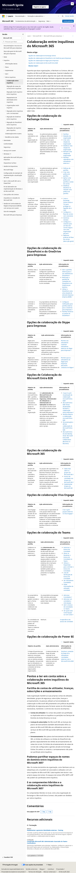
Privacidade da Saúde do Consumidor (13, 872)
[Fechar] (23, 34)
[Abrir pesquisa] (63, 16)
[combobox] (12, 38)
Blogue (42, 869)
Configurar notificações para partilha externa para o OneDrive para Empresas (67, 306)
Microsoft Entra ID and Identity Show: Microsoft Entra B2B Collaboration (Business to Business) (68, 437)
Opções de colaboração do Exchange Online (42, 56)
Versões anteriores (31, 869)
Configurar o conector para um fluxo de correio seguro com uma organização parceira (67, 227)
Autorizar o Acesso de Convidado (67, 549)
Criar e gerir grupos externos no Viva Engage (68, 511)
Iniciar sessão (69, 16)
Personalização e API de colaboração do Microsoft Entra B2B (68, 426)
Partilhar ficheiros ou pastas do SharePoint (67, 313)
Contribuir (51, 869)
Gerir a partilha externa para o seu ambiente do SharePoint (67, 272)
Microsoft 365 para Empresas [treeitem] (13, 215)
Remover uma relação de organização (67, 153)
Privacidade (59, 869)
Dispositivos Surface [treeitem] (10, 163)
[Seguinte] (58, 16)
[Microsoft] (3, 16)
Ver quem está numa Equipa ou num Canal (68, 612)
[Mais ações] (73, 36)
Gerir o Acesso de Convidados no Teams (68, 607)
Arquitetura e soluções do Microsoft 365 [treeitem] (12, 199)
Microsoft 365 (37, 36)
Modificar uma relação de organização (67, 147)
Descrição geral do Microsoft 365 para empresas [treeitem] (13, 52)
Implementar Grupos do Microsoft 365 (68, 486)
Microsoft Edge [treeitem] (8, 170)
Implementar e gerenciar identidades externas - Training (45, 830)
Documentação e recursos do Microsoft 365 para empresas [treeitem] (13, 47)
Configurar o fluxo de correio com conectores (68, 214)
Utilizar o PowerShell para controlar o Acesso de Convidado (69, 567)
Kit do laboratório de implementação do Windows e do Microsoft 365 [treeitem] (13, 189)
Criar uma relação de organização (67, 142)
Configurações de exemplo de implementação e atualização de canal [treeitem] (13, 175)
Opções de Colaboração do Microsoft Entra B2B (43, 63)
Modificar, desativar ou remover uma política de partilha (67, 189)
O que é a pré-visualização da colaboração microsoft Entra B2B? (67, 397)
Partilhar (66, 134)
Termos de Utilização (34, 872)
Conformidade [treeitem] (8, 144)
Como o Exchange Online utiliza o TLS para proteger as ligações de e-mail (68, 204)
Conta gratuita (68, 21)
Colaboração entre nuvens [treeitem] (13, 133)
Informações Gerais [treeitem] (11, 64)
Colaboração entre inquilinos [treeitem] (12, 82)
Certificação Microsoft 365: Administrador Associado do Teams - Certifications (47, 842)
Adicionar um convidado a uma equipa (68, 601)
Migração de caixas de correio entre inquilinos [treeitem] (14, 87)
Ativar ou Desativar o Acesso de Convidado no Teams (68, 557)
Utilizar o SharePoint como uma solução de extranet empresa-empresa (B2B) (68, 293)
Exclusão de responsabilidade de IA (12, 869)
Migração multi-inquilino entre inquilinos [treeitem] (14, 93)
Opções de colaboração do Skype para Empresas (43, 60)
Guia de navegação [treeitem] (10, 211)
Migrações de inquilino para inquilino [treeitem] (14, 129)
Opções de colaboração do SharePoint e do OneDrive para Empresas (49, 58)
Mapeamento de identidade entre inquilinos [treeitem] (12, 100)
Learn (29, 36)
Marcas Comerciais (49, 872)
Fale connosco (65, 28)
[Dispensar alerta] (72, 3)
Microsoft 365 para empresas (53, 36)
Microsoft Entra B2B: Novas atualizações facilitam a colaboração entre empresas (68, 407)
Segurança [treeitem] (7, 147)
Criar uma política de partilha (66, 174)
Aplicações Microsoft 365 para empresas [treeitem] (13, 158)
